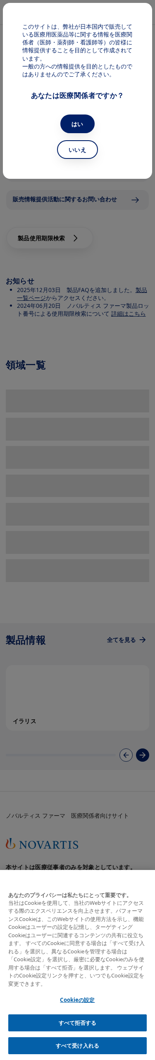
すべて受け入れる (77, 1045)
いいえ (77, 150)
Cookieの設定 (77, 1000)
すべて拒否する (78, 1022)
